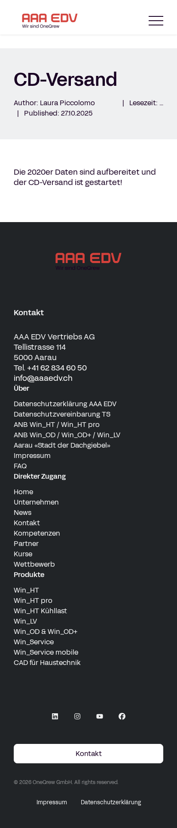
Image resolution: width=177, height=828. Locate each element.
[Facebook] (122, 716)
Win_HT (26, 590)
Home (23, 492)
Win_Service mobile (46, 652)
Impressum (32, 456)
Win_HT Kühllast (40, 611)
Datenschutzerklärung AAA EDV (65, 404)
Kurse (23, 554)
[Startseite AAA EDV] (50, 20)
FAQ (20, 466)
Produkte (29, 575)
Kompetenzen (37, 533)
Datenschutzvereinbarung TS (62, 414)
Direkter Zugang (40, 476)
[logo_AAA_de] (88, 261)
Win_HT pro (33, 600)
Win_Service (34, 642)
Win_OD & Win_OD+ (45, 632)
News (22, 513)
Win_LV (25, 621)
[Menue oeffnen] (156, 21)
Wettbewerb (34, 564)
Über (21, 388)
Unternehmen (36, 502)
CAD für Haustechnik (47, 663)
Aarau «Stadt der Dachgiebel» (62, 445)
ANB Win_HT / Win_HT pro (57, 425)
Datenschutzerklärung (111, 802)
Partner (26, 544)
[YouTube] (99, 716)
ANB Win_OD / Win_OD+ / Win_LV (67, 435)
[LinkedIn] (55, 716)
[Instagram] (77, 716)
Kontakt (27, 523)
